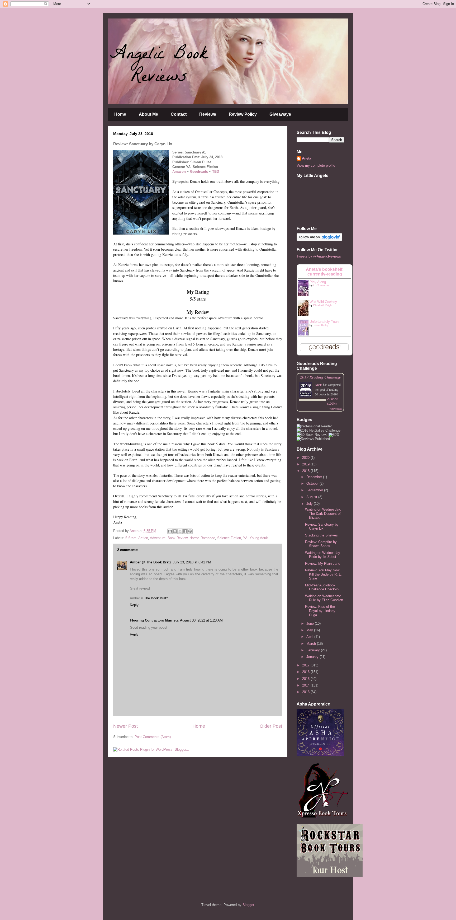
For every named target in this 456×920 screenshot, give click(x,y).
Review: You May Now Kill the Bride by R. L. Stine (323, 574)
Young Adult (259, 538)
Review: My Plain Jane (322, 564)
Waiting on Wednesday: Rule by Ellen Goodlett (324, 598)
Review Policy (243, 114)
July (310, 504)
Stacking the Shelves (321, 535)
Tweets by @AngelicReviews (319, 256)
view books (336, 408)
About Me (148, 114)
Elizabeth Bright (322, 305)
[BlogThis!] (175, 531)
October (313, 483)
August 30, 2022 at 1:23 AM (201, 620)
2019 (306, 464)
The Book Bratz (156, 598)
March (311, 644)
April (310, 637)
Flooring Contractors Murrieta (154, 620)
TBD (215, 172)
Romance (208, 538)
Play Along (318, 282)
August (312, 497)
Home (120, 114)
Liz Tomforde (321, 285)
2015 (306, 679)
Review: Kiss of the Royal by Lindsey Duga (320, 611)
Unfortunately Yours (325, 322)
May (310, 630)
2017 (306, 665)
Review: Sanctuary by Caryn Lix (322, 526)
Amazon (179, 172)
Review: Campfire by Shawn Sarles (321, 544)
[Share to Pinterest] (190, 531)
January (313, 657)
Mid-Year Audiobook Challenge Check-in (322, 587)
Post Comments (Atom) (153, 737)
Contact (179, 114)
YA (245, 538)
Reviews (207, 114)
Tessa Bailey (321, 325)
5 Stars (130, 538)
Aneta (306, 158)
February (313, 650)
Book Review (177, 538)
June (310, 623)
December (314, 477)
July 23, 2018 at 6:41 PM (192, 562)
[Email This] (170, 531)
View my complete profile (316, 165)
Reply (134, 605)
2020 (306, 458)
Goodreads (199, 172)
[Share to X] (180, 531)
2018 (306, 471)
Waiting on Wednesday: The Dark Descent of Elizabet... (323, 513)
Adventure (157, 538)
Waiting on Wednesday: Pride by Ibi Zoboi (323, 555)
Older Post (271, 726)
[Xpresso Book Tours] (323, 816)
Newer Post (125, 726)
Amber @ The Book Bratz (150, 562)
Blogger (248, 905)
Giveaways (280, 114)
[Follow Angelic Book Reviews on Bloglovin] (319, 240)
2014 (306, 685)
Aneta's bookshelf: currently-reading (325, 271)
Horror (193, 538)
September (315, 490)
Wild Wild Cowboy (323, 302)
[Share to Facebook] (185, 531)
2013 (306, 692)
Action (143, 538)
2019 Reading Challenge (320, 377)
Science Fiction (229, 538)
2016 (306, 672)
